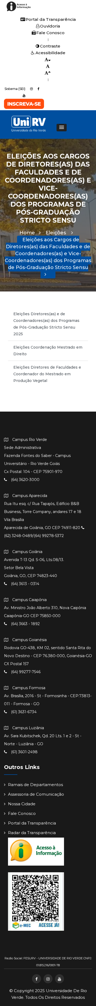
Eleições (56, 233)
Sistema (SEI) (15, 89)
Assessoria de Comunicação (36, 794)
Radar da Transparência (32, 832)
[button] (62, 127)
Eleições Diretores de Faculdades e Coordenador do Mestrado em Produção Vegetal (47, 374)
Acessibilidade (50, 52)
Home (27, 233)
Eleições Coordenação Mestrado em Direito (47, 350)
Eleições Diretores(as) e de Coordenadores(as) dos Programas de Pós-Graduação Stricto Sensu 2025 (46, 323)
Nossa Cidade (21, 803)
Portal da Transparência (51, 19)
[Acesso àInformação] (19, 11)
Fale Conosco (50, 32)
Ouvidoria (50, 26)
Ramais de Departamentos (35, 784)
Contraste (50, 46)
